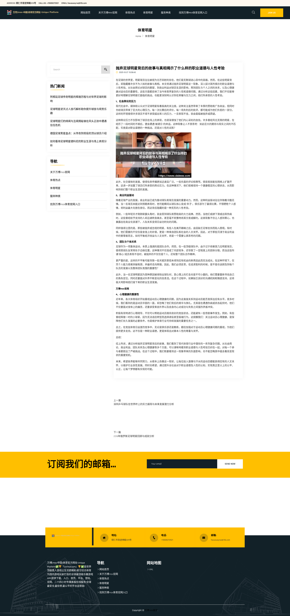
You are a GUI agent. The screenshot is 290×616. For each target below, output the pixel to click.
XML (151, 569)
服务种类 (166, 12)
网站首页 (85, 12)
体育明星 (148, 12)
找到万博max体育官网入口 (193, 12)
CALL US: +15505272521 (49, 3)
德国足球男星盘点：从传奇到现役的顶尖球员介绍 (78, 133)
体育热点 (130, 12)
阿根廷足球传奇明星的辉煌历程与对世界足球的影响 (78, 99)
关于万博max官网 (107, 12)
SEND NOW (230, 463)
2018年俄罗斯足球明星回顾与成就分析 (134, 436)
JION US (272, 12)
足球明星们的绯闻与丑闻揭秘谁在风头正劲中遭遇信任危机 (78, 123)
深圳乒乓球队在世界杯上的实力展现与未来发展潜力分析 (144, 404)
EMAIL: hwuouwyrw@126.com (74, 3)
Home (138, 36)
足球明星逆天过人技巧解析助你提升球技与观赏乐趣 (78, 111)
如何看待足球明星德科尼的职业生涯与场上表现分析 (78, 143)
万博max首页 (151, 610)
